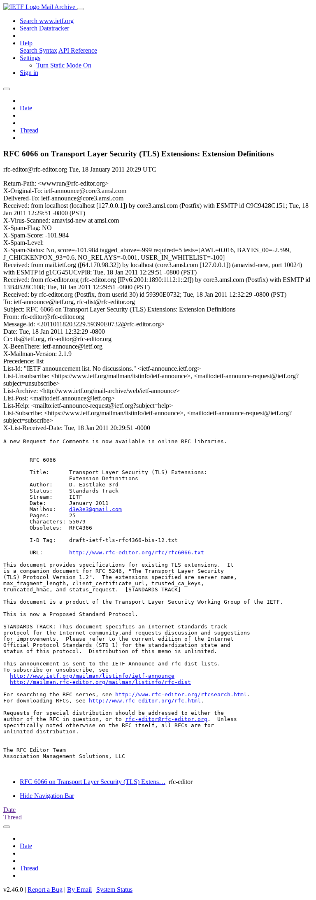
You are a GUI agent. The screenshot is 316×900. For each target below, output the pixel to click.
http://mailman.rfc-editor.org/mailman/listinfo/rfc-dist (100, 682)
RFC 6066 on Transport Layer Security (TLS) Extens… (92, 781)
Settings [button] (30, 57)
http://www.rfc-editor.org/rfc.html (145, 701)
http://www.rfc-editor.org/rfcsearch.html (181, 694)
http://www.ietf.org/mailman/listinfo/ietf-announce (92, 676)
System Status (114, 889)
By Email (79, 889)
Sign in (29, 72)
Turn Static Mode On (63, 65)
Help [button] (26, 43)
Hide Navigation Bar (47, 795)
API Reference (77, 50)
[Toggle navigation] (80, 9)
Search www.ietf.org (47, 20)
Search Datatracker (44, 28)
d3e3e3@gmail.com (95, 509)
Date (26, 108)
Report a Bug (45, 889)
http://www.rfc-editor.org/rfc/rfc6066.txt (136, 552)
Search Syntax (38, 50)
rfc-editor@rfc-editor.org (166, 719)
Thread (29, 130)
